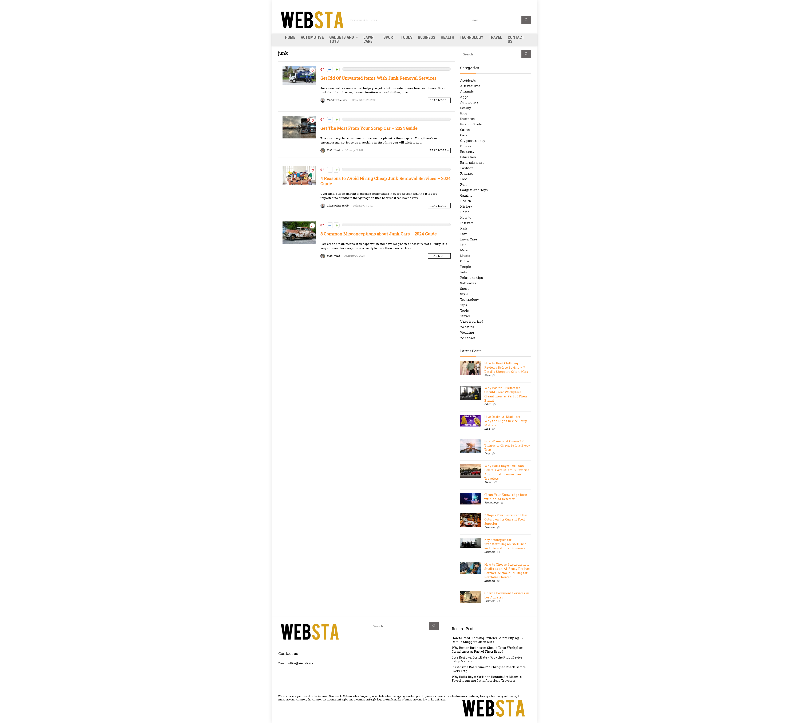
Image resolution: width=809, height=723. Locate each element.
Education (468, 157)
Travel (495, 37)
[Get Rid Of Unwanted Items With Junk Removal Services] (299, 68)
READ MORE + (439, 100)
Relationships (471, 277)
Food (464, 179)
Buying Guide (471, 124)
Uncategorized (471, 321)
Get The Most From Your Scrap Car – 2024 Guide (369, 128)
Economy (467, 151)
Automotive (312, 37)
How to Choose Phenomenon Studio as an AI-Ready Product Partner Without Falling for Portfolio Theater (507, 570)
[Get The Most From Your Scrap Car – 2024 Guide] (299, 118)
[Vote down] (329, 69)
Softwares (468, 283)
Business (426, 37)
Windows (467, 338)
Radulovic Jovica (336, 100)
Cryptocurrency (472, 140)
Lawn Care (368, 39)
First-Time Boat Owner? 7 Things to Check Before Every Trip (507, 445)
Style (464, 294)
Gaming (466, 195)
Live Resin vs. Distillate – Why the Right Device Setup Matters (505, 421)
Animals (467, 91)
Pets (463, 272)
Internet (466, 223)
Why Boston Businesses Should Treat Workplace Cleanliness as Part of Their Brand (506, 394)
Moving (466, 250)
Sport (389, 37)
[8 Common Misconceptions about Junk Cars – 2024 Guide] (299, 223)
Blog (463, 113)
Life (463, 245)
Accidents (468, 80)
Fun (463, 184)
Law (463, 234)
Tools (407, 37)
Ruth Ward (333, 150)
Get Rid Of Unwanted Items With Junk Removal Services (378, 78)
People (465, 266)
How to (465, 217)
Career (465, 129)
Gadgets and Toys (341, 39)
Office (464, 261)
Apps (464, 97)
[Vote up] (337, 69)
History (466, 206)
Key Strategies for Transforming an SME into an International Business (505, 544)
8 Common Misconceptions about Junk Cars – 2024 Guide (378, 233)
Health (447, 37)
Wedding (467, 332)
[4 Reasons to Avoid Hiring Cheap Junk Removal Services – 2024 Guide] (299, 168)
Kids (463, 228)
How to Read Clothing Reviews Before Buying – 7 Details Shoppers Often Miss (506, 367)
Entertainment (472, 162)
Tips (463, 305)
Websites (467, 327)
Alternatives (470, 86)
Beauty (465, 108)
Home (290, 37)
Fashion (467, 168)
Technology (471, 37)
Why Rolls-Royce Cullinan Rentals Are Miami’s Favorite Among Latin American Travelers (506, 472)
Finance (466, 173)
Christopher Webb (337, 205)
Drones (465, 146)
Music (465, 256)
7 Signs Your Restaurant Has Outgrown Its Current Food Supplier (506, 519)
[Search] (526, 20)
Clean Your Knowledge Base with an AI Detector (505, 497)
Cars (463, 135)
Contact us (516, 39)
